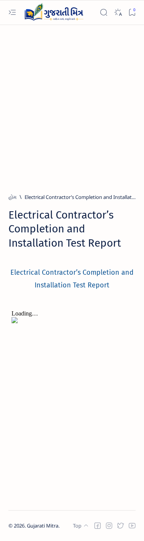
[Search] (103, 12)
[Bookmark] (132, 12)
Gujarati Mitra (42, 525)
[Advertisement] (72, 105)
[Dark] (117, 12)
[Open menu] (12, 12)
